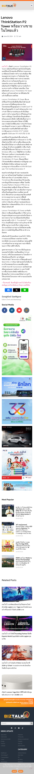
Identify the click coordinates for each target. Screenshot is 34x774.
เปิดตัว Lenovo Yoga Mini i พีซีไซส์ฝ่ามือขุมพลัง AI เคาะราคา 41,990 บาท (17, 693)
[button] (32, 5)
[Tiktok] (26, 310)
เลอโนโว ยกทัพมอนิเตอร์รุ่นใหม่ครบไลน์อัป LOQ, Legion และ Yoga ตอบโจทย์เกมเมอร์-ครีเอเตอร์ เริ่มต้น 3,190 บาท (17, 607)
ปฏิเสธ (20, 771)
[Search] (31, 723)
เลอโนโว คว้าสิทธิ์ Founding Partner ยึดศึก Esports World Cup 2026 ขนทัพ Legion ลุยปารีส (17, 636)
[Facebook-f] (4, 310)
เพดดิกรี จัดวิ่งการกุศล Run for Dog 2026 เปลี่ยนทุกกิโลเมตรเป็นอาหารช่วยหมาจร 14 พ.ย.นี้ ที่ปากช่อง (23, 545)
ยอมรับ (14, 771)
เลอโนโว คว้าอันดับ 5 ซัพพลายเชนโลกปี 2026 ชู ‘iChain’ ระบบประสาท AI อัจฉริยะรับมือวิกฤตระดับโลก (16, 665)
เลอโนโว (5, 66)
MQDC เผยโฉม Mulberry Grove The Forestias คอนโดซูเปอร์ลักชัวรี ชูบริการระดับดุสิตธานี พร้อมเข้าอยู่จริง (24, 561)
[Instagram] (12, 310)
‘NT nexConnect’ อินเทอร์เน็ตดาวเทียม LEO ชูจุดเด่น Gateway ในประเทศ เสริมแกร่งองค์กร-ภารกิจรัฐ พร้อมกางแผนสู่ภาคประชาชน (24, 529)
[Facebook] (11, 728)
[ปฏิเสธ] (31, 768)
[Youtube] (19, 310)
